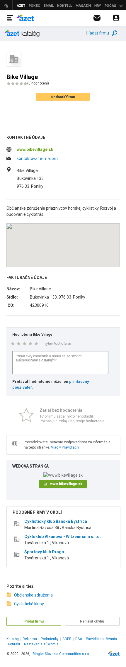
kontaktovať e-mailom (37, 158)
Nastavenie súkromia (41, 644)
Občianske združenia (33, 595)
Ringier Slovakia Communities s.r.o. (61, 654)
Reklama (30, 639)
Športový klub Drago (44, 551)
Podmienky (50, 639)
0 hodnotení (38, 83)
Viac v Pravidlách (65, 447)
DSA (78, 639)
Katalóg (12, 639)
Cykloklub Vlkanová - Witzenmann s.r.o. (62, 536)
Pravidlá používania (101, 639)
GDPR (66, 639)
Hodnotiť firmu (63, 97)
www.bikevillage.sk (35, 149)
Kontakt (14, 644)
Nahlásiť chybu (92, 621)
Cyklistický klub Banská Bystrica (55, 521)
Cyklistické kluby (29, 603)
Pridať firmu (34, 621)
